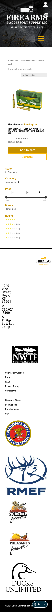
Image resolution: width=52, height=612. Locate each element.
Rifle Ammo (31, 60)
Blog (7, 377)
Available (12, 172)
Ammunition (19, 60)
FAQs (7, 382)
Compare (27, 156)
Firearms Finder (13, 400)
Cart (7, 414)
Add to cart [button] (27, 150)
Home (10, 60)
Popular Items (12, 409)
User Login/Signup (14, 373)
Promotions (11, 405)
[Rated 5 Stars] (11, 219)
